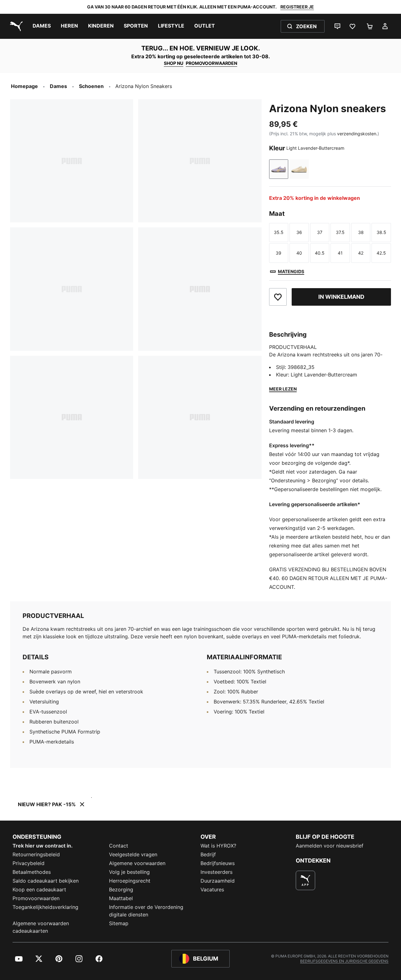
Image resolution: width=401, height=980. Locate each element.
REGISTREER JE (297, 6)
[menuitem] (42, 26)
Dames (58, 86)
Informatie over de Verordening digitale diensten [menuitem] (146, 911)
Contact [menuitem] (118, 846)
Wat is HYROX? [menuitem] (218, 846)
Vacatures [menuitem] (212, 889)
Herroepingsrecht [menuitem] (129, 881)
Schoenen (91, 86)
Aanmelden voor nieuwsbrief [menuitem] (329, 846)
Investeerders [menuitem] (216, 872)
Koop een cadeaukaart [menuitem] (39, 889)
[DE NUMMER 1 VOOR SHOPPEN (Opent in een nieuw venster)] (305, 880)
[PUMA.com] (15, 26)
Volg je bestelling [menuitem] (129, 872)
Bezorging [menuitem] (121, 889)
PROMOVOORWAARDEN (211, 63)
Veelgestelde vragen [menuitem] (133, 854)
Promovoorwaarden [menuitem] (36, 898)
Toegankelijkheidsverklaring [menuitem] (45, 907)
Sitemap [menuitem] (118, 923)
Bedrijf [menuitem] (208, 854)
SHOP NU (173, 63)
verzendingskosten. (357, 133)
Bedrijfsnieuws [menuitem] (217, 863)
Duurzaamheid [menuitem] (217, 881)
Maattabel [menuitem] (121, 898)
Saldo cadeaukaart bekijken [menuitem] (46, 881)
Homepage (24, 86)
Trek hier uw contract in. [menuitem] (43, 846)
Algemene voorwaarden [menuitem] (137, 863)
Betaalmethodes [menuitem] (32, 872)
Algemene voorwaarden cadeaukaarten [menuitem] (41, 927)
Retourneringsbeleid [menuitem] (36, 854)
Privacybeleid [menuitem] (28, 863)
